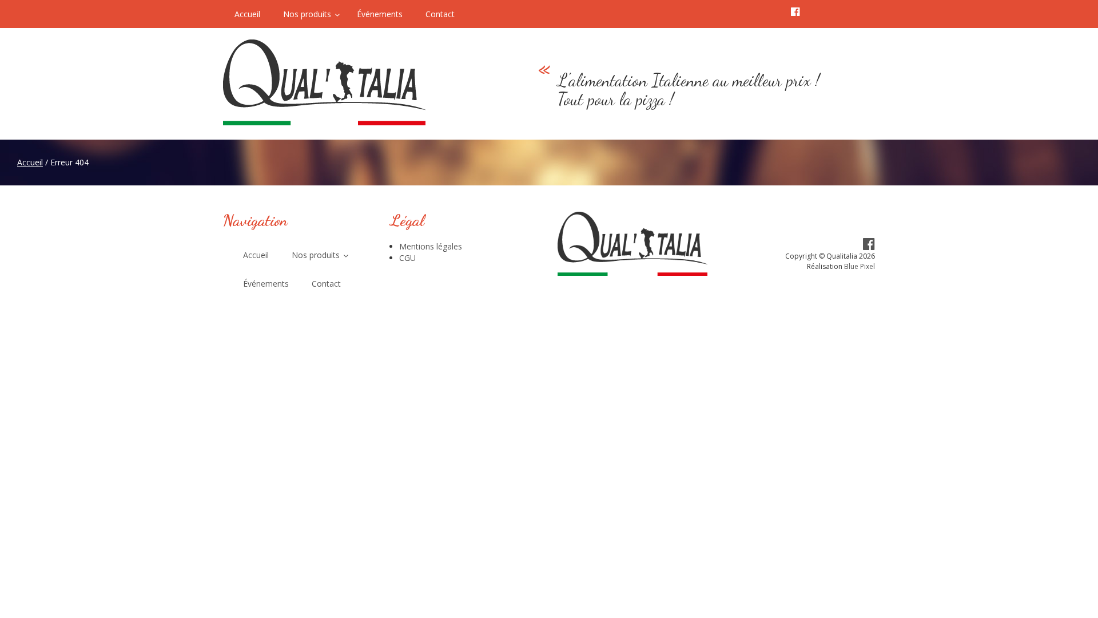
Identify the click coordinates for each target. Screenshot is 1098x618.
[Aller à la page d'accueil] (354, 82)
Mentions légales (430, 246)
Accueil (30, 162)
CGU (407, 257)
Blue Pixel (859, 266)
